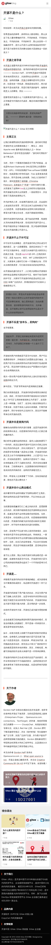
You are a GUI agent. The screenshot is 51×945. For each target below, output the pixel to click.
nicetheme (5, 939)
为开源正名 (25, 340)
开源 (8, 60)
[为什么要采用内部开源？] (13, 821)
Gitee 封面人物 (26, 914)
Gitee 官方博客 (26, 937)
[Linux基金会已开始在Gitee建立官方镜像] (38, 821)
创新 (5, 380)
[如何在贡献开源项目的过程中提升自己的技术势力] (25, 778)
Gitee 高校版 (22, 929)
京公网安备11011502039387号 (12, 942)
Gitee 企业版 (35, 929)
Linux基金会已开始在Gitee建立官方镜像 (36, 831)
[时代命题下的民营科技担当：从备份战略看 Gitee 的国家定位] (13, 847)
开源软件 (5, 914)
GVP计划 (14, 914)
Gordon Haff (20, 752)
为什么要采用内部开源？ (12, 831)
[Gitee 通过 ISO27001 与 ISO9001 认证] (25, 795)
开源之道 (23, 28)
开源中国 (5, 929)
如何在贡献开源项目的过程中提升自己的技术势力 (37, 858)
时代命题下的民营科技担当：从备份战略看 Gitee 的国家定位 (13, 858)
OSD (5, 282)
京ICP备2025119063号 (19, 939)
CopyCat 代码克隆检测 (11, 918)
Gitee (10, 18)
